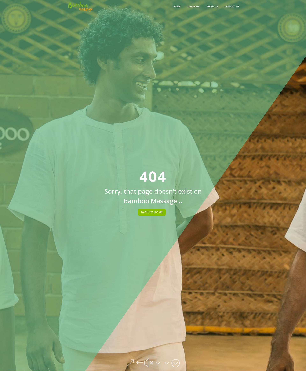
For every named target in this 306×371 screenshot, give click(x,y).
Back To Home (152, 212)
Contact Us (232, 6)
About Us (212, 6)
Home (176, 6)
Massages (193, 6)
